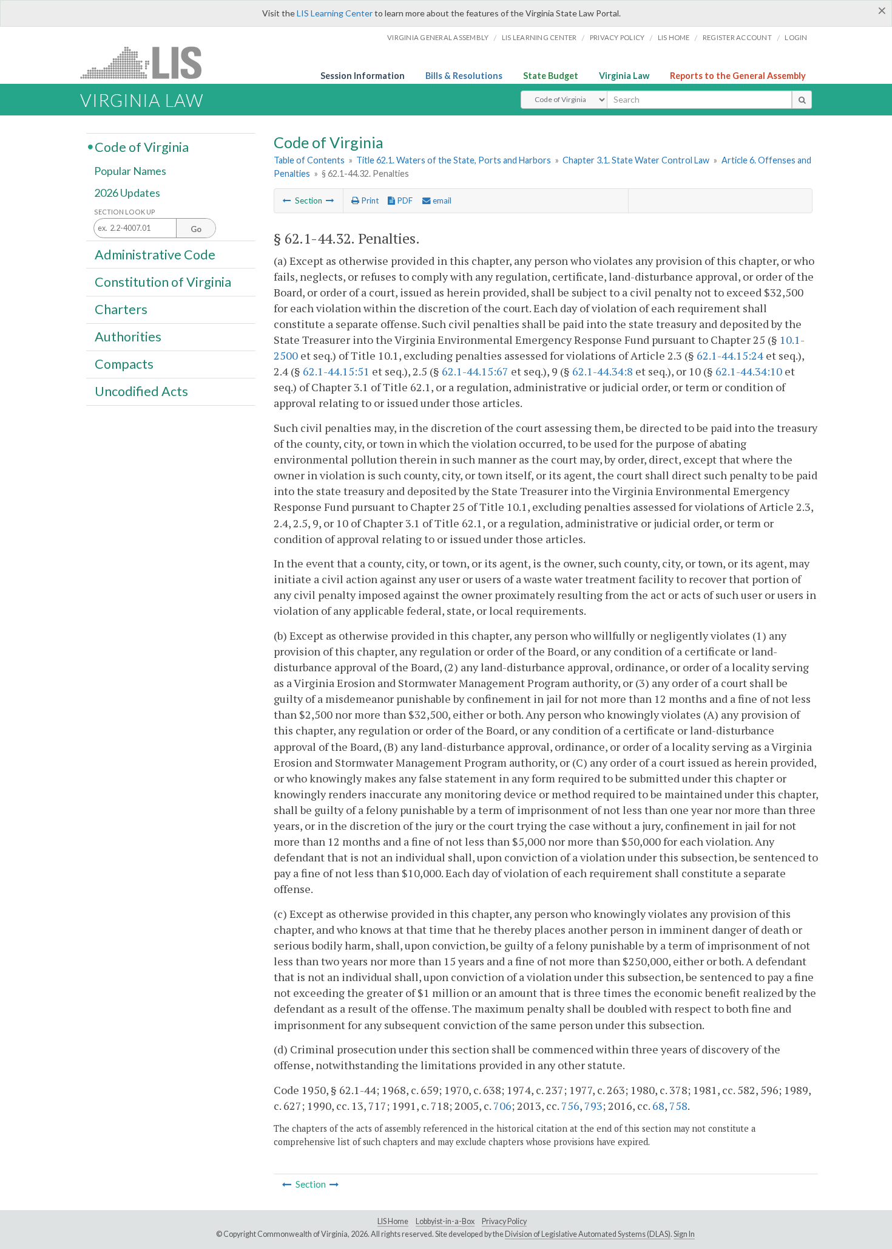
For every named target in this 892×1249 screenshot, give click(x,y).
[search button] (802, 100)
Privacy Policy (617, 37)
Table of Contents (309, 160)
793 (593, 1105)
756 (570, 1105)
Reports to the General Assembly (738, 75)
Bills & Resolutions (463, 75)
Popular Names (130, 171)
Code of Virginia (142, 146)
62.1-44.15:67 (475, 371)
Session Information (362, 75)
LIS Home (392, 1221)
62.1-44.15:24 (730, 355)
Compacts (124, 364)
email (441, 200)
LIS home (674, 37)
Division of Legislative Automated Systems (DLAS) (588, 1234)
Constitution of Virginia (163, 281)
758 (678, 1105)
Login (796, 37)
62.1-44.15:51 (336, 371)
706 (502, 1105)
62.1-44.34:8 (602, 371)
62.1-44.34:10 (748, 371)
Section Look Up (124, 212)
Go (196, 229)
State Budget (550, 75)
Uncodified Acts (141, 391)
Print (369, 200)
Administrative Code (155, 254)
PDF (404, 200)
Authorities (128, 336)
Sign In (684, 1234)
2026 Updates (127, 192)
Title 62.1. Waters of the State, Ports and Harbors (453, 160)
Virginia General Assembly (437, 37)
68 (658, 1105)
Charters (121, 309)
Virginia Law (624, 75)
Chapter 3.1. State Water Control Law (636, 160)
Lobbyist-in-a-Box (445, 1221)
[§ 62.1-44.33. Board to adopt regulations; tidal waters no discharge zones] (330, 200)
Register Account (737, 37)
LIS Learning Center (335, 13)
